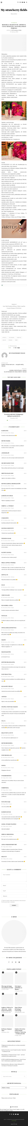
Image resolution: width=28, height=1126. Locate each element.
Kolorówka (11, 337)
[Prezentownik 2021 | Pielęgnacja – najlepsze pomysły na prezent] (14, 396)
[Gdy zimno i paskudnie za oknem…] (21, 978)
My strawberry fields (16, 30)
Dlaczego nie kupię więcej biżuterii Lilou (7, 986)
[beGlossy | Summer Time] (7, 1021)
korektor (19, 337)
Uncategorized (14, 22)
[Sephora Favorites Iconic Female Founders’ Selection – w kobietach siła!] (21, 1021)
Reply (25, 430)
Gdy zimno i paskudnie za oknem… (18, 987)
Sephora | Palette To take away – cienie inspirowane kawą (7, 1009)
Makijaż (4, 340)
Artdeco (4, 337)
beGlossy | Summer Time (6, 1029)
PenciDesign (14, 1120)
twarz (16, 340)
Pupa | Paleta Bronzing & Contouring (18, 1009)
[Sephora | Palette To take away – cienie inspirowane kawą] (7, 1000)
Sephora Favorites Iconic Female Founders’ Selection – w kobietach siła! (20, 1031)
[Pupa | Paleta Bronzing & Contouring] (21, 1000)
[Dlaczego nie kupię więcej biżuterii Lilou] (7, 978)
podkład (10, 340)
